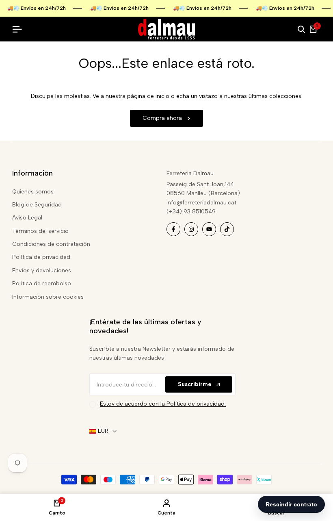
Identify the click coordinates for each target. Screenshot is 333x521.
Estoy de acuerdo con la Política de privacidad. (163, 403)
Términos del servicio (40, 231)
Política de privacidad (41, 257)
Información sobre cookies (48, 296)
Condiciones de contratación (51, 244)
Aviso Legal (27, 217)
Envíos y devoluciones (41, 270)
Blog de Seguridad (37, 204)
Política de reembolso (41, 283)
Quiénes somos (33, 191)
